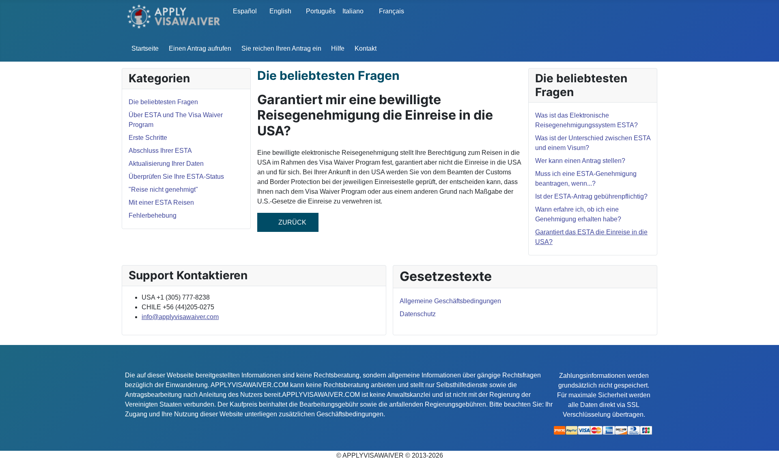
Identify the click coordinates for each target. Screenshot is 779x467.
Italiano (353, 11)
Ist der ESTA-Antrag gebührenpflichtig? (591, 196)
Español (245, 11)
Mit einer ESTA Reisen (161, 202)
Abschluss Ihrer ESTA (160, 150)
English (280, 11)
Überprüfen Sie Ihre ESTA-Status (176, 176)
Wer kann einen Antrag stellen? (580, 160)
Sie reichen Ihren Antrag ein (281, 48)
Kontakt (366, 48)
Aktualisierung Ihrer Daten (166, 163)
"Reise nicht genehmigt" (163, 189)
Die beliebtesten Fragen (163, 102)
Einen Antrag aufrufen (200, 48)
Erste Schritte (148, 137)
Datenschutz (418, 314)
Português (318, 11)
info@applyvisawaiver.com (180, 316)
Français (391, 11)
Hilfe (337, 48)
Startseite (145, 48)
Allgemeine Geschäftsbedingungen (450, 301)
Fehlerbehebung (152, 215)
